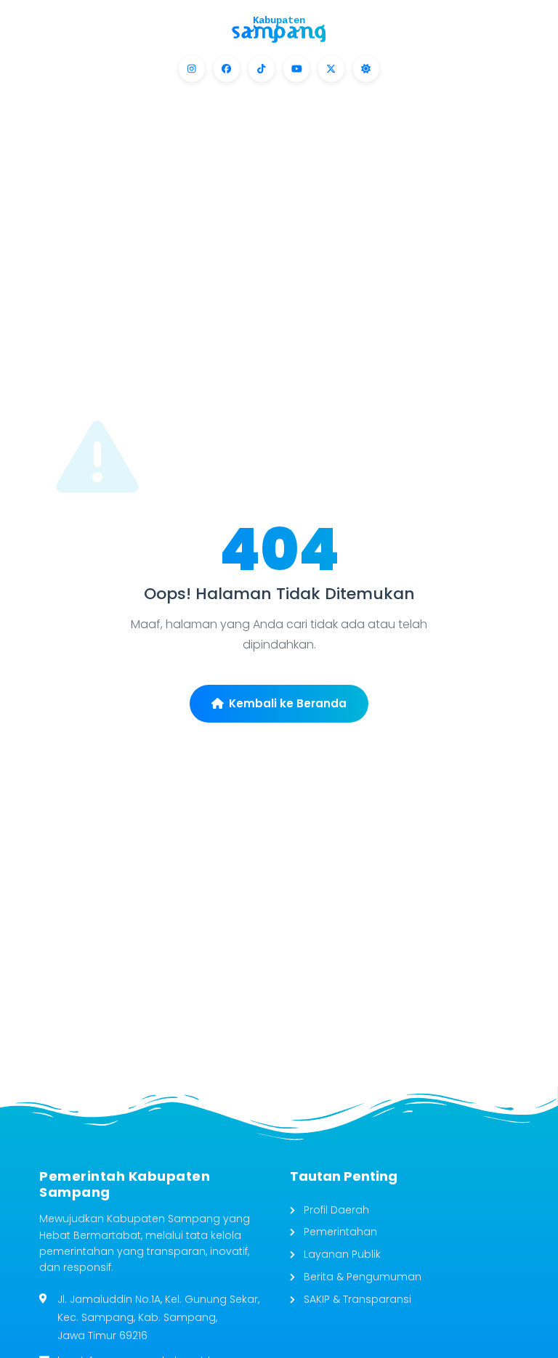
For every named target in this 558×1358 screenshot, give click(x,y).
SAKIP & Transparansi (356, 1299)
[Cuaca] (366, 69)
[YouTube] (296, 69)
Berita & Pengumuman (361, 1276)
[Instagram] (192, 69)
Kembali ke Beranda (288, 703)
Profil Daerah (335, 1210)
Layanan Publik (341, 1254)
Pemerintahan (339, 1231)
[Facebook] (227, 69)
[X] (331, 69)
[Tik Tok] (261, 69)
